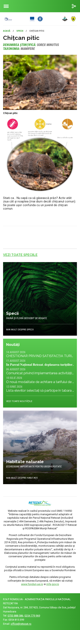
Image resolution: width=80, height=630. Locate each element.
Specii (19, 30)
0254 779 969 (32, 615)
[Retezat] (37, 18)
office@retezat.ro (21, 623)
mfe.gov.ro (52, 584)
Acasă (6, 30)
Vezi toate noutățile (19, 401)
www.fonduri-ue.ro (32, 584)
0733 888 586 (15, 615)
